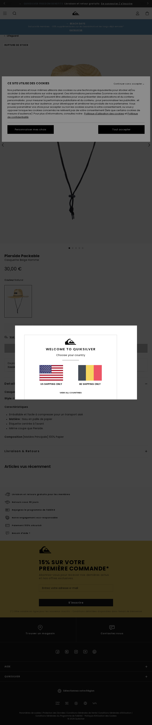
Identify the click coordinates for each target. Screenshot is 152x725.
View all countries (71, 392)
